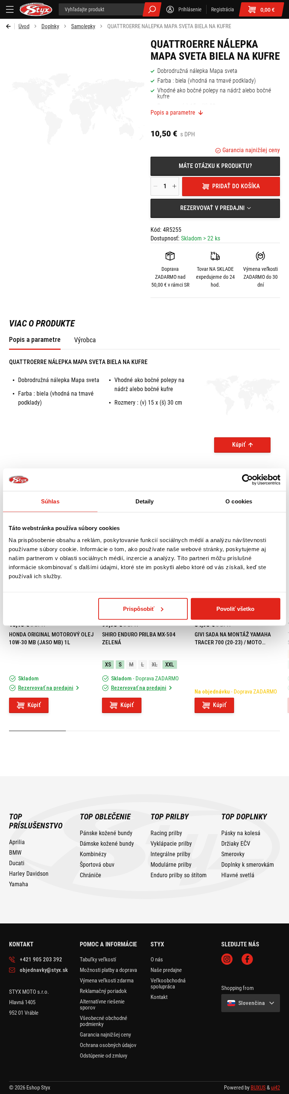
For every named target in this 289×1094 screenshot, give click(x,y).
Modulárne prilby (171, 865)
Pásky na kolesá (240, 833)
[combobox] (215, 208)
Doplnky (50, 26)
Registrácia (222, 9)
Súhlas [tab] (50, 501)
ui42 (275, 1087)
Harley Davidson (29, 874)
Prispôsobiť (138, 608)
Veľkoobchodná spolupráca (168, 983)
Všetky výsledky (152, 9)
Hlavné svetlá (237, 875)
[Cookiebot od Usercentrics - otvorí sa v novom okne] (247, 479)
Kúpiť (238, 444)
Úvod (23, 26)
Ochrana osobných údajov (108, 1045)
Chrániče (90, 875)
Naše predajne (166, 970)
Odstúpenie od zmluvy (103, 1055)
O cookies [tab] (238, 501)
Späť (10, 26)
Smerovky (233, 854)
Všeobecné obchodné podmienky (103, 1021)
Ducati (16, 863)
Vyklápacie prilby (171, 844)
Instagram (227, 959)
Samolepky (83, 26)
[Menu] (10, 9)
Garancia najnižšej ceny (250, 150)
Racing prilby (166, 833)
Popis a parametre (173, 112)
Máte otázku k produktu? (215, 165)
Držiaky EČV (235, 844)
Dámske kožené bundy (107, 844)
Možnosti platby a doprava (108, 970)
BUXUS (258, 1087)
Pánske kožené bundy (106, 833)
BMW (15, 853)
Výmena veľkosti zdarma (107, 980)
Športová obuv (97, 865)
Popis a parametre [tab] (35, 339)
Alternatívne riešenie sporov (102, 1004)
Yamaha (18, 884)
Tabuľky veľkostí (98, 959)
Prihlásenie (190, 9)
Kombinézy (93, 854)
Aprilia (17, 842)
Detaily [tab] (144, 501)
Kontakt (159, 997)
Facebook (247, 959)
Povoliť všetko (235, 608)
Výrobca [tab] (85, 340)
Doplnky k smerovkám (247, 865)
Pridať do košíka (236, 186)
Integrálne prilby (170, 854)
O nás (157, 959)
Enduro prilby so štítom (179, 875)
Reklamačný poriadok (103, 991)
